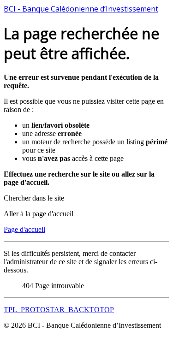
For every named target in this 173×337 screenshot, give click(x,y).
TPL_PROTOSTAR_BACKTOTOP (59, 309)
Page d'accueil (24, 229)
